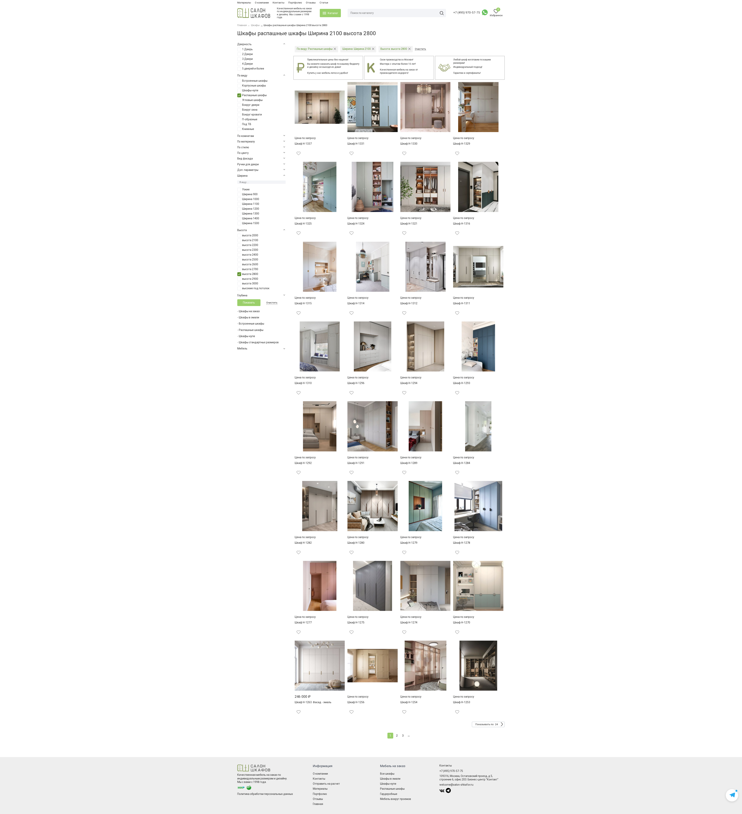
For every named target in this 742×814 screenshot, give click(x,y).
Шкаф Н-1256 (355, 702)
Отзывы (311, 2)
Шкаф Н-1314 (355, 303)
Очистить (271, 302)
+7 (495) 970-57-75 (466, 12)
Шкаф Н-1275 (355, 622)
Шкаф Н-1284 (461, 463)
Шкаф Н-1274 (408, 622)
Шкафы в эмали (390, 778)
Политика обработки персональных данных (265, 793)
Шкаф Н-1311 (461, 303)
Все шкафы (387, 773)
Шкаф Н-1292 (303, 463)
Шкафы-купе (388, 783)
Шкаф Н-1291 (355, 463)
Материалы (244, 2)
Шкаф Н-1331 (355, 143)
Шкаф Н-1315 (303, 303)
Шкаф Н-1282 (303, 542)
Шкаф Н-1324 (355, 223)
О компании (262, 2)
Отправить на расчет (326, 783)
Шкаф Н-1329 (461, 143)
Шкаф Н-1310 (303, 383)
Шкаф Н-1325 (303, 223)
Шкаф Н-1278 (461, 542)
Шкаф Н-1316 (461, 223)
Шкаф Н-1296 (355, 383)
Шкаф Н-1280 (355, 542)
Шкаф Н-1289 (408, 463)
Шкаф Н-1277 (303, 622)
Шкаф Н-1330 (408, 143)
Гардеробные (388, 793)
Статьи (324, 2)
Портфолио (295, 2)
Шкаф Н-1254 (408, 702)
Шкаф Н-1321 (408, 223)
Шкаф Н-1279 (408, 542)
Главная (318, 804)
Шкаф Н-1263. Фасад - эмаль (313, 702)
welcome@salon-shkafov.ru (456, 784)
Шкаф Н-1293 (461, 383)
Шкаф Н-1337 (303, 143)
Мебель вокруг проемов (395, 798)
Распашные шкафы (392, 788)
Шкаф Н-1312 (408, 303)
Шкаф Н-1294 (408, 383)
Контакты (278, 2)
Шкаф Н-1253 (461, 702)
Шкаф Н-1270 (461, 622)
